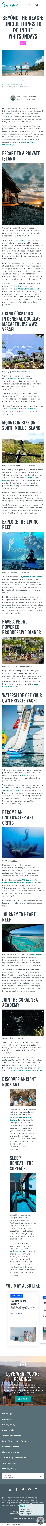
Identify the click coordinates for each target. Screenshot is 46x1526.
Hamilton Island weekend (18, 1302)
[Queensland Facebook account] (16, 1489)
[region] (23, 135)
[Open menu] (43, 5)
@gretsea (13, 861)
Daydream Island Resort (30, 576)
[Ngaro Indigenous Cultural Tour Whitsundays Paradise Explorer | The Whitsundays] (23, 63)
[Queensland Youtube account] (29, 1489)
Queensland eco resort (28, 289)
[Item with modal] (23, 63)
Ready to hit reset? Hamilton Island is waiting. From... (22, 1308)
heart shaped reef (31, 955)
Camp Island (19, 240)
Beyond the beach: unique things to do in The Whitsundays (23, 26)
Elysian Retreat (18, 286)
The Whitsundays (16, 84)
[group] (23, 1321)
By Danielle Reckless (26, 97)
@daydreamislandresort (19, 572)
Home (4, 84)
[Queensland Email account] (36, 1489)
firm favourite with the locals (23, 408)
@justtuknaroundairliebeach (21, 666)
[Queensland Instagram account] (10, 1489)
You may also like (23, 1285)
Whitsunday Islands (11, 790)
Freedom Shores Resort (18, 378)
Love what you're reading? (23, 1376)
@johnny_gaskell (16, 1038)
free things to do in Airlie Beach (28, 1070)
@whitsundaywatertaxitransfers (22, 465)
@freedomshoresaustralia (20, 372)
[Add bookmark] (23, 80)
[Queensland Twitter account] (23, 1489)
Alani (24, 775)
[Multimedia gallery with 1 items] (23, 63)
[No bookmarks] (30, 5)
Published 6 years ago (26, 99)
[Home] (10, 6)
